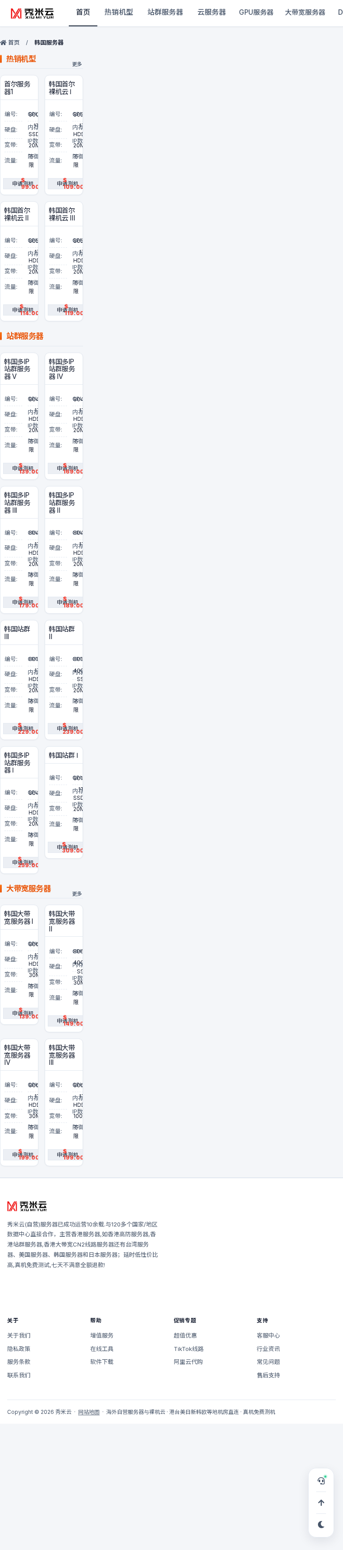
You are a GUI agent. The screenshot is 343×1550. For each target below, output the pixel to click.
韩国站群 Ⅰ (63, 756)
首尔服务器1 (17, 88)
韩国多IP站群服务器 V (17, 369)
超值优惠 (185, 1335)
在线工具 (101, 1348)
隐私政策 (18, 1348)
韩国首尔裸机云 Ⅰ (62, 88)
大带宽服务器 (305, 12)
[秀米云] (32, 13)
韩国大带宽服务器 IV (17, 1055)
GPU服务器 (256, 12)
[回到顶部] (321, 1503)
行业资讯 (268, 1348)
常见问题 (268, 1361)
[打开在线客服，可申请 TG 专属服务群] (321, 1481)
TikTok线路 (189, 1348)
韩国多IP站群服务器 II (62, 503)
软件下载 (101, 1361)
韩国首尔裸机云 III (62, 214)
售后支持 (268, 1375)
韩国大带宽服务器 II (62, 921)
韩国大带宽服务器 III (62, 1055)
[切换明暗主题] (321, 1524)
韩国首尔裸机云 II (17, 214)
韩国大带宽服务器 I (18, 917)
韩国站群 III (17, 633)
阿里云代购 (188, 1361)
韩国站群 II (62, 633)
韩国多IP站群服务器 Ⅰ (17, 763)
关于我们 (18, 1335)
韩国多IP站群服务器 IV (62, 369)
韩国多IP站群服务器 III (17, 503)
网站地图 (89, 1412)
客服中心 (268, 1335)
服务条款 (18, 1361)
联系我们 (18, 1375)
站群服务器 (165, 12)
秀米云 (16, 1224)
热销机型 (119, 12)
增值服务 (101, 1335)
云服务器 (211, 12)
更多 (77, 64)
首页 (83, 12)
